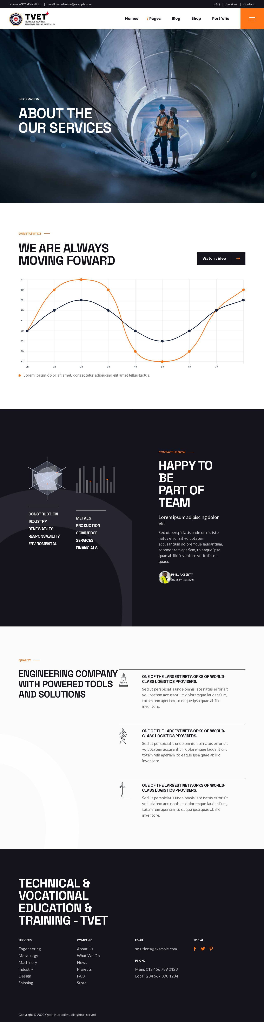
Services (231, 4)
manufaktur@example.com (74, 4)
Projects (84, 969)
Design (25, 976)
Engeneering (30, 948)
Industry (26, 969)
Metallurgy (28, 955)
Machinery (28, 962)
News (82, 962)
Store (82, 982)
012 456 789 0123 (162, 969)
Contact (249, 4)
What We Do (88, 955)
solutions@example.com (156, 948)
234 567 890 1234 (162, 976)
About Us (85, 948)
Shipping (26, 982)
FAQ (217, 4)
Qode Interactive (57, 1014)
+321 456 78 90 (30, 4)
